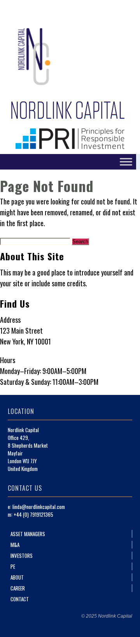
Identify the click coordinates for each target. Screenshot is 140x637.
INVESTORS (21, 555)
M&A (14, 545)
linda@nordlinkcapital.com (38, 507)
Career (17, 588)
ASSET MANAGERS (27, 534)
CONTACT (19, 599)
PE (12, 566)
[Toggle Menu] (126, 161)
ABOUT (17, 577)
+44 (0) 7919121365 (33, 514)
